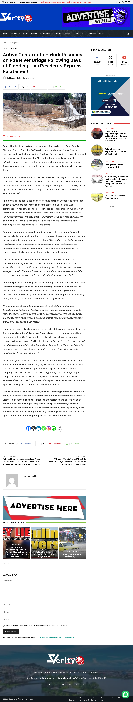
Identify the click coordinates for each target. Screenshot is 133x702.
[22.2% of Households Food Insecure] (97, 196)
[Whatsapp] (43, 426)
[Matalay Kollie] (5, 78)
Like (97, 56)
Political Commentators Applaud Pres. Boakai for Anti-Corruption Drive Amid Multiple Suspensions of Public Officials (21, 462)
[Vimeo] (126, 2)
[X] (122, 2)
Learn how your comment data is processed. (55, 638)
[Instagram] (119, 2)
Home (5, 43)
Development (14, 43)
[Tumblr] (76, 684)
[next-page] (8, 563)
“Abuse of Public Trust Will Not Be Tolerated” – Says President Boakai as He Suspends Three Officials (66, 462)
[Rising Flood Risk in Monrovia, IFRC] (72, 543)
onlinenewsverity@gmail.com (55, 678)
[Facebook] (116, 2)
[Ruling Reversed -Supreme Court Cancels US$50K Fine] (44, 543)
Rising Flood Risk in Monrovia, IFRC (72, 555)
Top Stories (16, 544)
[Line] (54, 426)
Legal (44, 549)
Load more (110, 207)
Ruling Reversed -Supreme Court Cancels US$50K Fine (44, 554)
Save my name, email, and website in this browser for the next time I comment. (37, 626)
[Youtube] (129, 2)
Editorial (108, 174)
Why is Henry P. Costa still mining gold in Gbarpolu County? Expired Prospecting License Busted (117, 181)
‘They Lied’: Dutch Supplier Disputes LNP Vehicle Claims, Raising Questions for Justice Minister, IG (16, 552)
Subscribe (124, 56)
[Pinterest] (69, 684)
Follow (111, 56)
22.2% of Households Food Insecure (115, 197)
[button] (128, 33)
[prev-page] (4, 563)
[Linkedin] (38, 426)
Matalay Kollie (15, 78)
